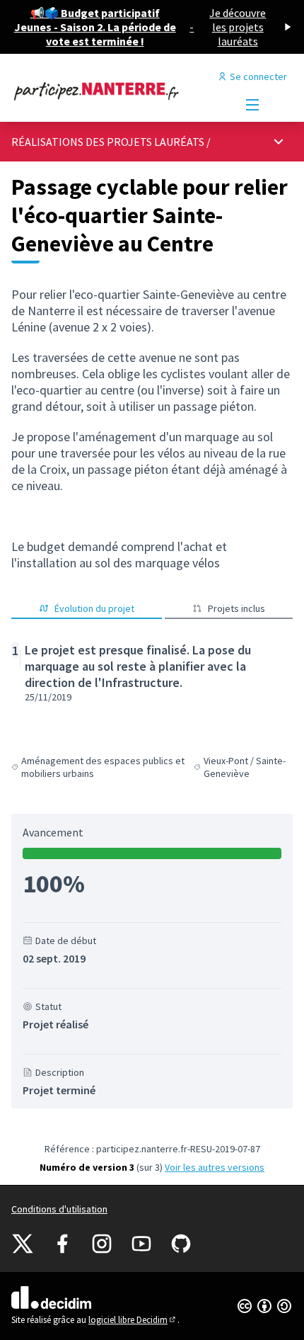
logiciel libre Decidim (132, 1320)
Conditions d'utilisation (59, 1209)
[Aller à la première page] (115, 90)
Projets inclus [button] (236, 608)
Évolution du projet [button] (94, 608)
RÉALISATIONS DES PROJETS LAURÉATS (107, 142)
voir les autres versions (214, 1167)
